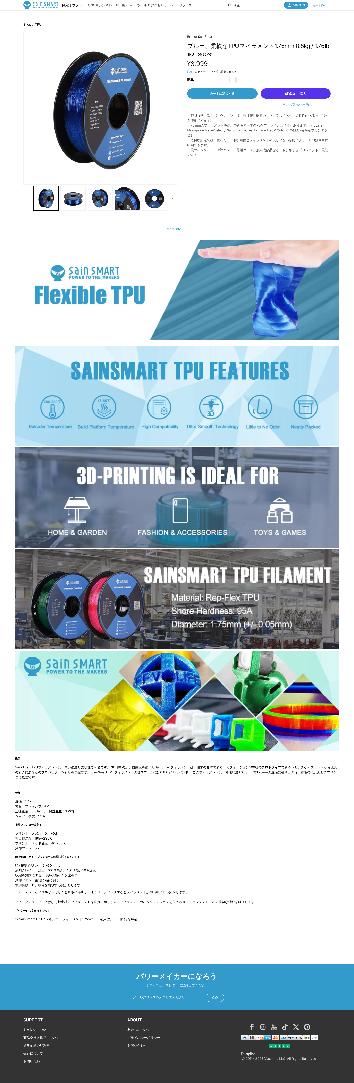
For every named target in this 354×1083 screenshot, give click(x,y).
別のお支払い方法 (295, 104)
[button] (318, 5)
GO (215, 998)
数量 (190, 79)
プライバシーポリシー (143, 1037)
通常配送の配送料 (36, 1045)
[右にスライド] (172, 198)
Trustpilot (248, 1054)
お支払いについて (36, 1030)
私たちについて (138, 1030)
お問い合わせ (33, 1061)
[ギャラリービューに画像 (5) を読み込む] (154, 198)
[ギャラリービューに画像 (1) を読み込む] (45, 198)
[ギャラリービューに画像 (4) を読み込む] (127, 198)
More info (174, 229)
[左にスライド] (27, 198)
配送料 (191, 71)
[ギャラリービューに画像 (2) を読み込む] (72, 198)
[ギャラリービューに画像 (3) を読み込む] (100, 198)
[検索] (230, 5)
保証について (33, 1053)
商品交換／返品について (41, 1037)
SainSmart (205, 37)
